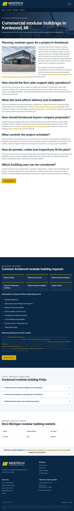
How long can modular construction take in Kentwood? (24, 394)
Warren (5, 431)
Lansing (5, 436)
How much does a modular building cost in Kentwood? (24, 387)
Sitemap (64, 502)
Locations (9, 10)
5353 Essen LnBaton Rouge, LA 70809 (45, 486)
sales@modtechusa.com (45, 482)
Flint (28, 436)
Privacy (70, 502)
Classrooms (42, 468)
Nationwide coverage (7, 490)
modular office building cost (16, 337)
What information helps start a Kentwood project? (22, 401)
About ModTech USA (7, 488)
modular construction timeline (11, 346)
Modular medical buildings (61, 277)
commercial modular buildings (58, 74)
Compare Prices (9, 181)
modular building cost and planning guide (35, 126)
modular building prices (15, 128)
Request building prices (45, 490)
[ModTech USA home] (13, 4)
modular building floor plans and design (15, 77)
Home (3, 10)
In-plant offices (57, 285)
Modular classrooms (35, 277)
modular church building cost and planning (35, 339)
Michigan (15, 10)
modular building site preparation (49, 107)
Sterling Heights (31, 431)
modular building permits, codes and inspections (28, 348)
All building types (43, 473)
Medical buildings (43, 470)
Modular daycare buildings (37, 285)
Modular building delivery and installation (42, 109)
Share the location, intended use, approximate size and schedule (46, 450)
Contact (4, 493)
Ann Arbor (53, 431)
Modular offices (9, 277)
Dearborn (53, 436)
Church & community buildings (11, 287)
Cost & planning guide (7, 482)
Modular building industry (8, 485)
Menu (69, 4)
